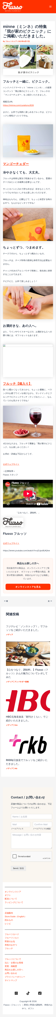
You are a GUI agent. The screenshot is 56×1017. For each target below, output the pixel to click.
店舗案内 (9, 913)
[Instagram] (16, 993)
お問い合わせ (11, 973)
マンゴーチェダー (16, 164)
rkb (16, 768)
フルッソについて (13, 959)
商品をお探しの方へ (14, 970)
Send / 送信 (18, 868)
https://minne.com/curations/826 (18, 105)
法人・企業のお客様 (14, 963)
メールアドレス (17, 828)
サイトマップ (11, 980)
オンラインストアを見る (28, 586)
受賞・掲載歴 (11, 966)
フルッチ (9, 948)
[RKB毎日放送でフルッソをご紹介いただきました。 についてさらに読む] (28, 744)
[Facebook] (40, 993)
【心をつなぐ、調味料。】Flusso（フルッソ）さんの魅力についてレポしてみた (27, 673)
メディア (9, 635)
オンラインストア (13, 892)
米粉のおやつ (11, 945)
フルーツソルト (12, 938)
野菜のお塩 (10, 941)
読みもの (9, 920)
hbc (16, 725)
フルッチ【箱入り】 (17, 383)
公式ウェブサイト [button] (11, 464)
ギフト (8, 895)
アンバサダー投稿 (22, 682)
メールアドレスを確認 (42, 828)
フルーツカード (12, 934)
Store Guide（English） (15, 916)
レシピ (8, 923)
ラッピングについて (14, 902)
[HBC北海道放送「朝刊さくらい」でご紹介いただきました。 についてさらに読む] (28, 700)
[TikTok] (28, 993)
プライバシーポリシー (15, 977)
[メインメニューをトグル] (50, 6)
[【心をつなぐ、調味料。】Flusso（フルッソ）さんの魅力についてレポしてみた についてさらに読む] (28, 653)
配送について (11, 899)
